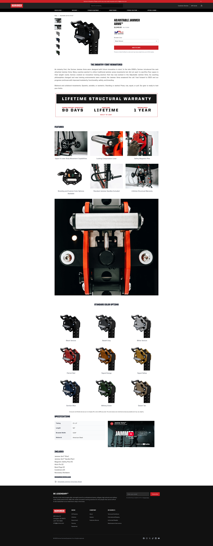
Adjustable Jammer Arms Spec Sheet (70, 482)
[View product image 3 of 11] (58, 33)
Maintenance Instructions (114, 523)
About (91, 514)
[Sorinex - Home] (17, 6)
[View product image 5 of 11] (58, 46)
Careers (92, 517)
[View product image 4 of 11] (58, 39)
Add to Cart (136, 47)
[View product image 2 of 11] (58, 27)
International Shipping (113, 517)
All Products (74, 514)
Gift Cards (194, 6)
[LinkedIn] (156, 538)
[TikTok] (153, 538)
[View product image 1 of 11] (58, 20)
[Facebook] (144, 538)
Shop (56, 15)
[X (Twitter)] (150, 538)
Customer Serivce (94, 520)
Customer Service (183, 6)
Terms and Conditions (113, 514)
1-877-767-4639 (58, 521)
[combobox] (106, 6)
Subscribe (155, 494)
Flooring (73, 523)
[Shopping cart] (201, 5)
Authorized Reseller (113, 520)
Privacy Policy (146, 497)
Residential (74, 526)
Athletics (73, 517)
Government (74, 520)
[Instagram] (147, 538)
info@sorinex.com (58, 523)
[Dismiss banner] (201, 1)
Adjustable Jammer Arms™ (66, 15)
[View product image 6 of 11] (58, 52)
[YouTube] (159, 538)
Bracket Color (118, 37)
